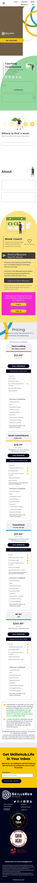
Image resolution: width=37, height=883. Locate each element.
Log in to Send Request (18, 280)
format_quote (4, 85)
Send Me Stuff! (11, 781)
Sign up (19, 311)
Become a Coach (25, 807)
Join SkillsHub (18, 366)
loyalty (28, 384)
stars (4, 124)
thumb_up (4, 705)
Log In (18, 304)
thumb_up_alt (28, 468)
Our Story (23, 804)
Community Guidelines (7, 809)
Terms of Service (8, 804)
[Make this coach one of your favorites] (29, 241)
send (4, 255)
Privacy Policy (7, 806)
